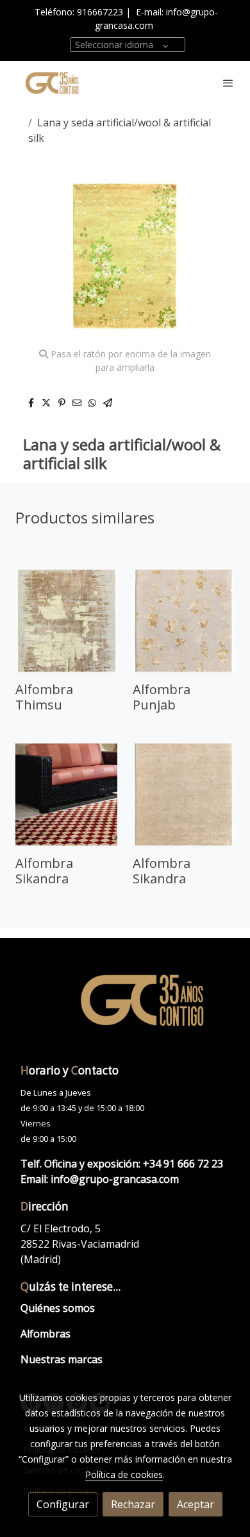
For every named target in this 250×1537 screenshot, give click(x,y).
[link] (51, 82)
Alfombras (46, 1334)
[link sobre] (125, 1007)
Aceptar (195, 1504)
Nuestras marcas (62, 1359)
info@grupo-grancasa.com (115, 1179)
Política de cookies (124, 1474)
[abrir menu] (228, 83)
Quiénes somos (58, 1308)
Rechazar (133, 1504)
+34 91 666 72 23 (183, 1164)
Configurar (63, 1504)
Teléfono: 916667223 (79, 12)
